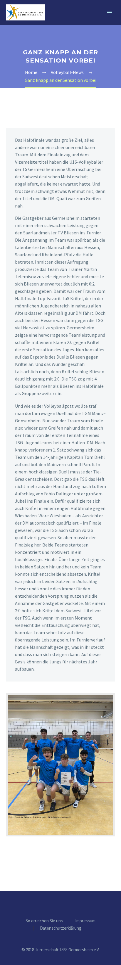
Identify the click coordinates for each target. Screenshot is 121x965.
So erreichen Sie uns (44, 921)
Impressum (85, 921)
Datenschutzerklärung (60, 928)
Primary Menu (109, 12)
